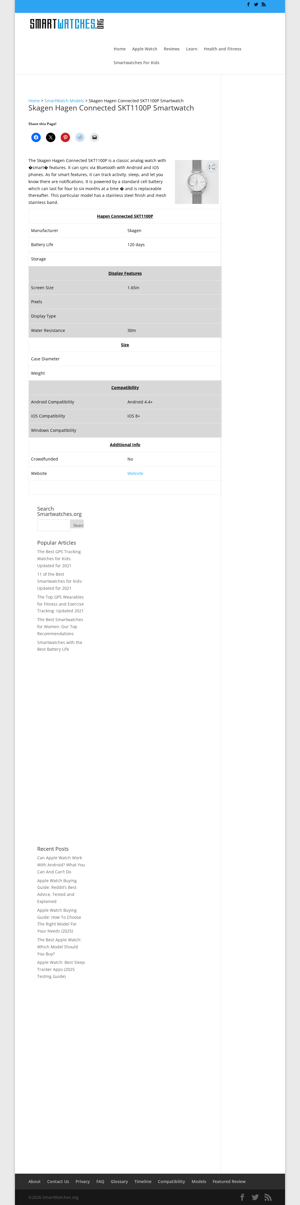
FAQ (100, 1181)
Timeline (142, 1181)
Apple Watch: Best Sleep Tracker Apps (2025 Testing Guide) (61, 969)
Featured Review (229, 1181)
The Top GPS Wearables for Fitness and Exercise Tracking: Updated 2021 (60, 604)
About (34, 1181)
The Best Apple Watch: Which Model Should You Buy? (59, 947)
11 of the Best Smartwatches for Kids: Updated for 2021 (60, 581)
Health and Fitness (222, 49)
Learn (191, 49)
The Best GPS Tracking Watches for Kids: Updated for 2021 (59, 558)
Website (135, 473)
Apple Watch (144, 49)
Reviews (172, 49)
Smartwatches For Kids (136, 63)
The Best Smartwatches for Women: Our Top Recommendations (60, 626)
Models (199, 1181)
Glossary (119, 1181)
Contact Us (58, 1181)
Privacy (83, 1181)
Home (120, 49)
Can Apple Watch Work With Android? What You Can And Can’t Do (61, 865)
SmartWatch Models (64, 100)
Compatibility (171, 1181)
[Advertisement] (61, 749)
